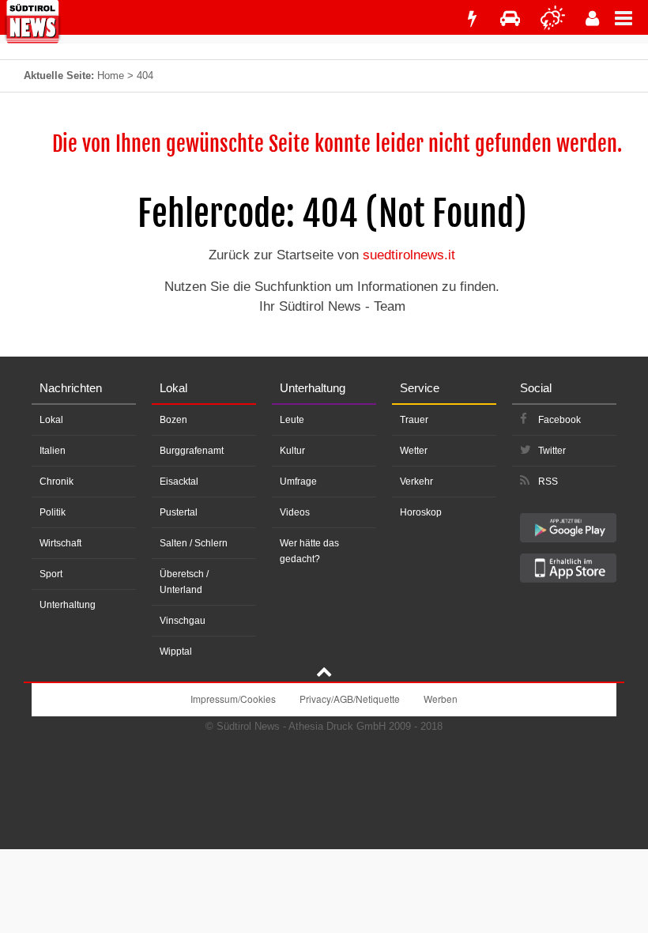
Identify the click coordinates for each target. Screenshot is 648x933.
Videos (295, 512)
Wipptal (176, 651)
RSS (548, 481)
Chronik (56, 481)
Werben (441, 698)
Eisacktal (179, 481)
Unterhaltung (68, 604)
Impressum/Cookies (233, 698)
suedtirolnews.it (409, 255)
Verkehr (416, 481)
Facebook (559, 419)
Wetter (414, 450)
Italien (53, 450)
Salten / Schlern (194, 543)
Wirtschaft (60, 543)
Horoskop (421, 512)
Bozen (173, 419)
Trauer (414, 419)
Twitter (552, 450)
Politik (53, 512)
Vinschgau (182, 620)
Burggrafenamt (192, 450)
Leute (292, 419)
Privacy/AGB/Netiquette (350, 698)
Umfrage (298, 481)
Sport (51, 574)
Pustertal (179, 512)
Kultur (292, 450)
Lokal (51, 419)
